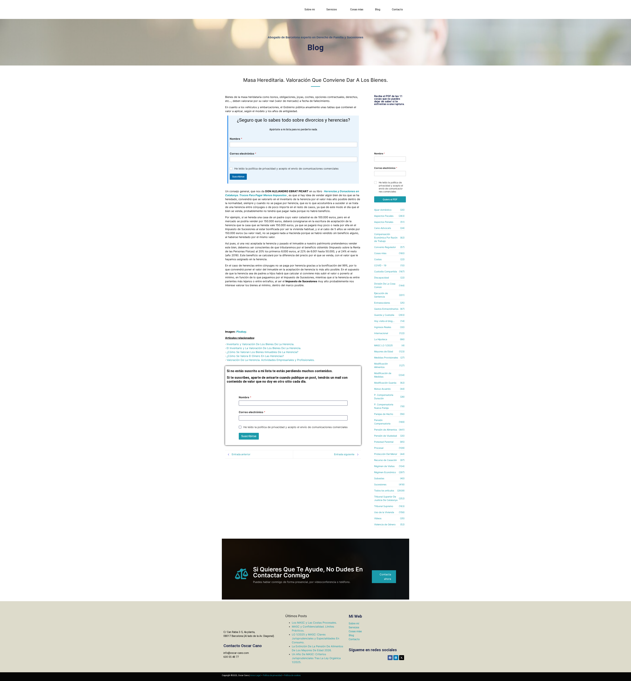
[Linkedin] (395, 657)
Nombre (236, 138)
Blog (377, 9)
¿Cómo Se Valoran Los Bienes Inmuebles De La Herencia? (262, 352)
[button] (332, 9)
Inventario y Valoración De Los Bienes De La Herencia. (260, 344)
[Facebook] (390, 657)
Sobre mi (309, 9)
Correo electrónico (243, 153)
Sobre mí (354, 623)
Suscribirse (238, 176)
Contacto (397, 9)
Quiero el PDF (390, 199)
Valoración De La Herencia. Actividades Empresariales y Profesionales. (271, 360)
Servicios (331, 9)
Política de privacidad (272, 675)
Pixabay (241, 331)
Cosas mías (356, 9)
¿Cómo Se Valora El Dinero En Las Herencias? (255, 356)
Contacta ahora (385, 576)
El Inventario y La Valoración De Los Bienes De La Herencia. (264, 348)
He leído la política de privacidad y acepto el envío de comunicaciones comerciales (286, 168)
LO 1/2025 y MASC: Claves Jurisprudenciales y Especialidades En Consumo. (315, 638)
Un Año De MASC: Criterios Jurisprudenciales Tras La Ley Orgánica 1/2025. (316, 658)
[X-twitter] (401, 657)
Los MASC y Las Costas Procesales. (314, 622)
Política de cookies (292, 675)
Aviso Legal (255, 675)
